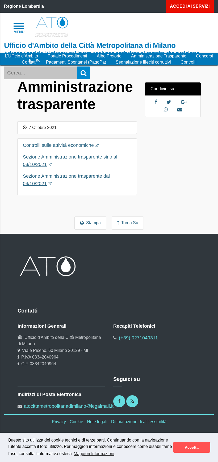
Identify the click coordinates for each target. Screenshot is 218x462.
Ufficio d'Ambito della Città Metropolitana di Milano (89, 45)
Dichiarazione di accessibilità (138, 421)
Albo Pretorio (109, 56)
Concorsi (204, 56)
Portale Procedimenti (67, 56)
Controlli (188, 62)
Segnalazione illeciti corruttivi (143, 62)
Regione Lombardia (24, 6)
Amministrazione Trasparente (158, 56)
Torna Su (128, 222)
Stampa (92, 222)
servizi (189, 6)
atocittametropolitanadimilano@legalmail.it (69, 406)
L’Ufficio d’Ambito (21, 56)
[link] (51, 26)
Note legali (97, 421)
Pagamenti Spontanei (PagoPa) (76, 62)
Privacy (59, 421)
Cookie (76, 421)
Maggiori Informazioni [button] (94, 453)
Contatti (29, 62)
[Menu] (18, 27)
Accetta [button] (192, 447)
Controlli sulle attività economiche (58, 145)
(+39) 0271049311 (138, 337)
